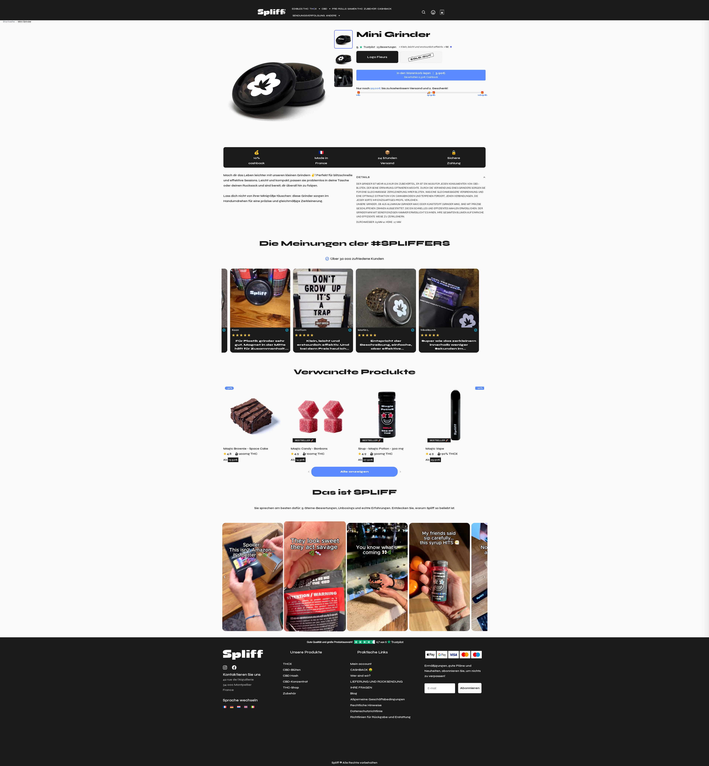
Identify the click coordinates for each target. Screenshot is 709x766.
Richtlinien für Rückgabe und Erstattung (380, 717)
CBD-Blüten (292, 669)
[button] (308, 472)
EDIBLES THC (300, 8)
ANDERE (331, 15)
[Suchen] (423, 12)
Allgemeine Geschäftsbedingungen (377, 699)
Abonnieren (469, 688)
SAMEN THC (355, 8)
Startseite (9, 21)
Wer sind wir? (360, 675)
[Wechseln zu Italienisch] (252, 706)
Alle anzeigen (354, 471)
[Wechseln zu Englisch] (245, 706)
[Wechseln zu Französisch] (224, 706)
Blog (353, 693)
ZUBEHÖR (370, 8)
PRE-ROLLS (339, 8)
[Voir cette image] (343, 39)
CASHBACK (385, 8)
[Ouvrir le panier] (442, 12)
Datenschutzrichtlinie (366, 711)
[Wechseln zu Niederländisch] (238, 706)
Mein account (360, 664)
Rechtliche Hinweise (366, 705)
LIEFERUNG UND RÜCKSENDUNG (376, 681)
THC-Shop (291, 687)
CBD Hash (290, 675)
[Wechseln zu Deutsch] (231, 706)
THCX (287, 664)
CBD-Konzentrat (295, 681)
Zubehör (289, 693)
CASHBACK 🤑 (361, 669)
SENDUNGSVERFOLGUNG (308, 15)
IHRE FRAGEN (361, 687)
